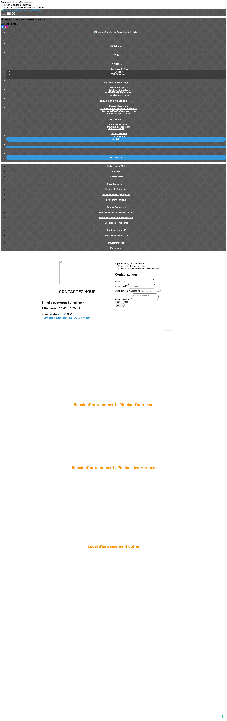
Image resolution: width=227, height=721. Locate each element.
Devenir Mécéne (119, 133)
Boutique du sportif (118, 124)
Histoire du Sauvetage (119, 90)
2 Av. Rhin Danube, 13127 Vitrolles (66, 318)
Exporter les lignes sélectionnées (16, 2)
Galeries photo (116, 176)
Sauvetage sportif (119, 87)
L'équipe (119, 72)
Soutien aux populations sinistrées (116, 217)
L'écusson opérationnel (118, 113)
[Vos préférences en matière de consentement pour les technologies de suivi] (222, 716)
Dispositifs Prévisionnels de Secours (118, 108)
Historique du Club (119, 69)
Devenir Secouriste (118, 106)
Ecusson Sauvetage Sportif (116, 194)
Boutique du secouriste (118, 127)
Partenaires (119, 136)
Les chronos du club (119, 95)
